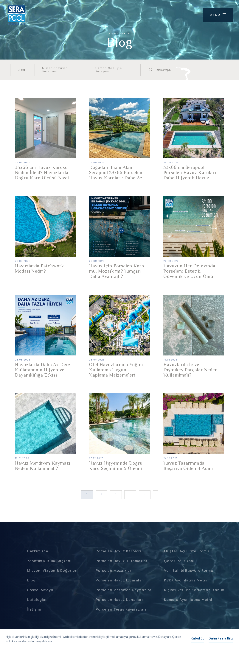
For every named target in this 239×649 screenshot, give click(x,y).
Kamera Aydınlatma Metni (188, 599)
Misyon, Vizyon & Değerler (52, 570)
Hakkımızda (37, 551)
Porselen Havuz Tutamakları (122, 561)
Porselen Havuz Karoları (118, 551)
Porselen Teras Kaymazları (121, 609)
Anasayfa (115, 33)
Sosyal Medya (40, 590)
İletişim (34, 609)
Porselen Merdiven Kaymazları (124, 590)
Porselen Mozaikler (114, 570)
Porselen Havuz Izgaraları (120, 580)
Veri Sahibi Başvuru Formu (188, 570)
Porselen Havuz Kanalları (119, 599)
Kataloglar (37, 599)
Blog (31, 580)
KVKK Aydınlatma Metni (185, 580)
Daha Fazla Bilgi (221, 638)
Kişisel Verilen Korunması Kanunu (195, 590)
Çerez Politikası (179, 561)
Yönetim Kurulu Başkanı (49, 561)
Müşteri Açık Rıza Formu (186, 551)
